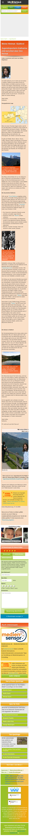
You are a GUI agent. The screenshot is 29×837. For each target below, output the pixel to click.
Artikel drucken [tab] (19, 554)
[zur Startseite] (14, 2)
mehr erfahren (14, 676)
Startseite (4, 7)
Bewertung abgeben (8, 520)
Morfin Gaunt (6, 693)
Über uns (4, 772)
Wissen (11, 7)
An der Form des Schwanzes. (11, 757)
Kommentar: (4, 590)
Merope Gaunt (7, 696)
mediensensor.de (8, 649)
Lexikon (17, 7)
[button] (24, 10)
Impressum (4, 770)
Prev (3, 535)
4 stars (11, 585)
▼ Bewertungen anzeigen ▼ (14, 616)
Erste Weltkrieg (13, 196)
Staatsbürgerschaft (7, 268)
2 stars (5, 585)
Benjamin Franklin (8, 718)
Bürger (13, 303)
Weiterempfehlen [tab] (6, 557)
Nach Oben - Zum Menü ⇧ (14, 764)
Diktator (20, 295)
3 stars (8, 585)
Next (26, 535)
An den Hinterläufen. (9, 754)
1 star (2, 585)
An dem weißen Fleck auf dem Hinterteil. (11, 750)
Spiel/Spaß (24, 7)
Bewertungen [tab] (6, 554)
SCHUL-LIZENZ (13, 673)
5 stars (14, 585)
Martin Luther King (8, 721)
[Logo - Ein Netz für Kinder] (14, 789)
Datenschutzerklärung (16, 770)
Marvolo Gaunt (7, 690)
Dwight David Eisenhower (10, 715)
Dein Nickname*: (5, 572)
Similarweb (7, 783)
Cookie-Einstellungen (15, 772)
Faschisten (22, 204)
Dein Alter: (4, 578)
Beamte (17, 215)
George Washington (8, 724)
